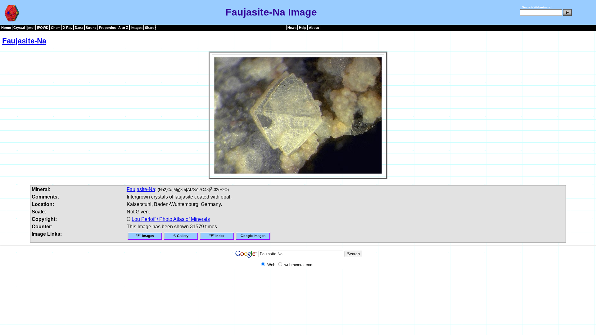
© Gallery (181, 236)
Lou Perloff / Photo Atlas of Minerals (171, 219)
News (291, 27)
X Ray (67, 27)
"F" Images (145, 236)
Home (6, 27)
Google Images (253, 236)
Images (136, 27)
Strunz (91, 27)
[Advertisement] (298, 283)
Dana (79, 27)
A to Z (123, 27)
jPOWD (42, 27)
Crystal (19, 27)
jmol (30, 27)
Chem (56, 27)
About (314, 27)
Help (302, 27)
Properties (107, 27)
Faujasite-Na (24, 41)
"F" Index (216, 236)
